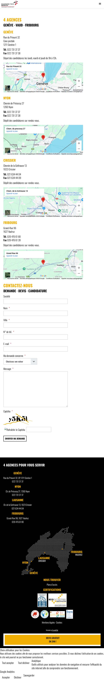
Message (7, 369)
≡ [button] (100, 4)
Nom (5, 308)
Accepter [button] (6, 677)
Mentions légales (48, 622)
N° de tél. (7, 332)
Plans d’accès (52, 584)
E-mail (6, 344)
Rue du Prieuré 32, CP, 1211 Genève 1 (17, 478)
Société (6, 296)
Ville (5, 320)
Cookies (59, 622)
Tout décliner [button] (24, 663)
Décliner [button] (17, 677)
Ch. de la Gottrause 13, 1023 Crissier (18, 504)
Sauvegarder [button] (29, 675)
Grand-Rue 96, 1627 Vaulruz (18, 518)
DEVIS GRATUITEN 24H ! (52, 639)
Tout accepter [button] (8, 663)
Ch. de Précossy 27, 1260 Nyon (18, 491)
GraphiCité (55, 630)
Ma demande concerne (13, 356)
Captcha (6, 411)
